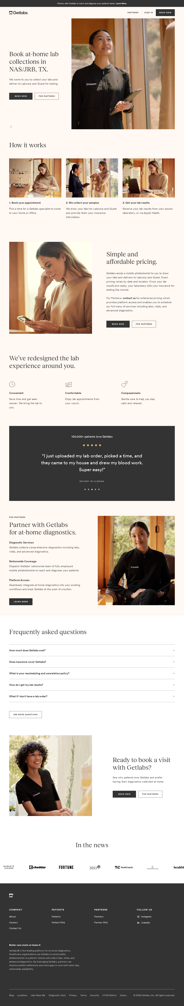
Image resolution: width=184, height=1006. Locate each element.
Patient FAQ (58, 922)
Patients (56, 916)
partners (133, 13)
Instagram (146, 916)
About (12, 916)
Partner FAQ (101, 922)
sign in (148, 13)
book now (165, 13)
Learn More (121, 3)
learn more (21, 602)
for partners (47, 96)
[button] (15, 468)
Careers (13, 922)
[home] (18, 12)
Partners (98, 916)
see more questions (26, 715)
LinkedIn (145, 922)
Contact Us (15, 928)
